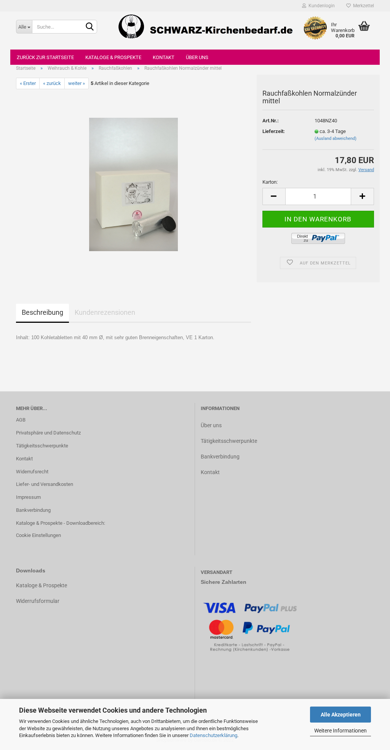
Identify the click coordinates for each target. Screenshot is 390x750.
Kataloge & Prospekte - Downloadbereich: (60, 523)
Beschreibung (42, 312)
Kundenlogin (320, 5)
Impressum (28, 497)
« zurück (52, 83)
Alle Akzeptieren (341, 715)
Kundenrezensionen (105, 312)
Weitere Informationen (340, 731)
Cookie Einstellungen (38, 535)
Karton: (270, 182)
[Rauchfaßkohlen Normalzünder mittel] (133, 184)
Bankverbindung (33, 510)
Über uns (197, 57)
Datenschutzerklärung (213, 735)
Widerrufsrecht (32, 471)
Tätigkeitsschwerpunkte (42, 446)
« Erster (28, 83)
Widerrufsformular (37, 601)
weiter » (76, 83)
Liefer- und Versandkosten (44, 484)
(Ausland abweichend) (335, 138)
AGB (21, 420)
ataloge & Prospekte (43, 585)
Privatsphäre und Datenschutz (48, 433)
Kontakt (163, 57)
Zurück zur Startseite (45, 57)
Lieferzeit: (273, 131)
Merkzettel (362, 5)
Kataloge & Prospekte (113, 57)
